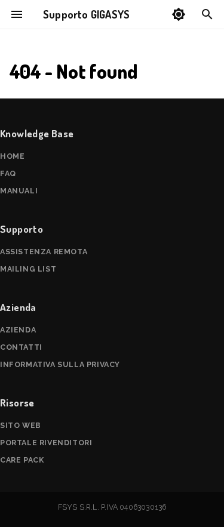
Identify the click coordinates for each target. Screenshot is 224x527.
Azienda (18, 329)
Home (12, 156)
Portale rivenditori (46, 442)
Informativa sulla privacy (60, 364)
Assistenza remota (43, 251)
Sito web (20, 425)
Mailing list (28, 268)
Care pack (22, 459)
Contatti (21, 347)
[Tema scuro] (179, 14)
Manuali (19, 190)
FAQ (8, 173)
